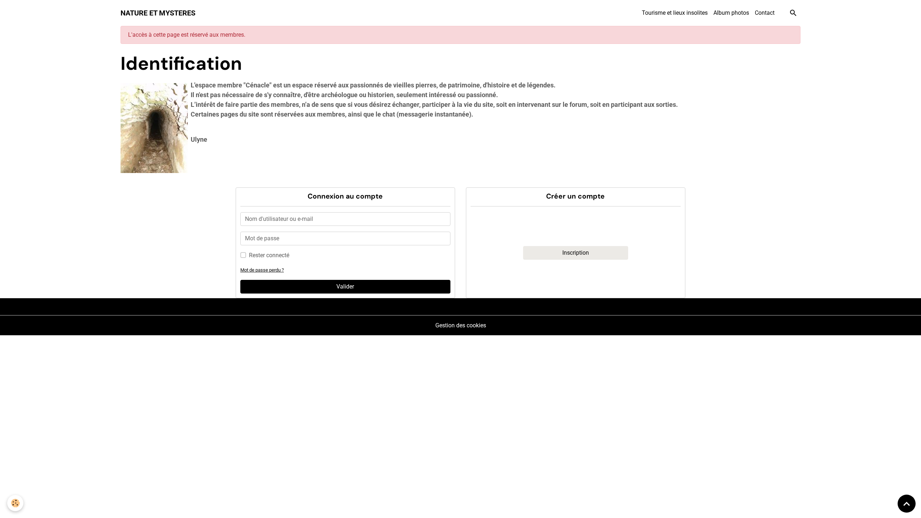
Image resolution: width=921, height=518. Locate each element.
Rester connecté (269, 255)
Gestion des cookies (460, 325)
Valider (345, 286)
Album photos (731, 12)
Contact (765, 12)
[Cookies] (15, 503)
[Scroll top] (907, 504)
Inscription (575, 252)
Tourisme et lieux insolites (675, 12)
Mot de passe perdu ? (262, 270)
